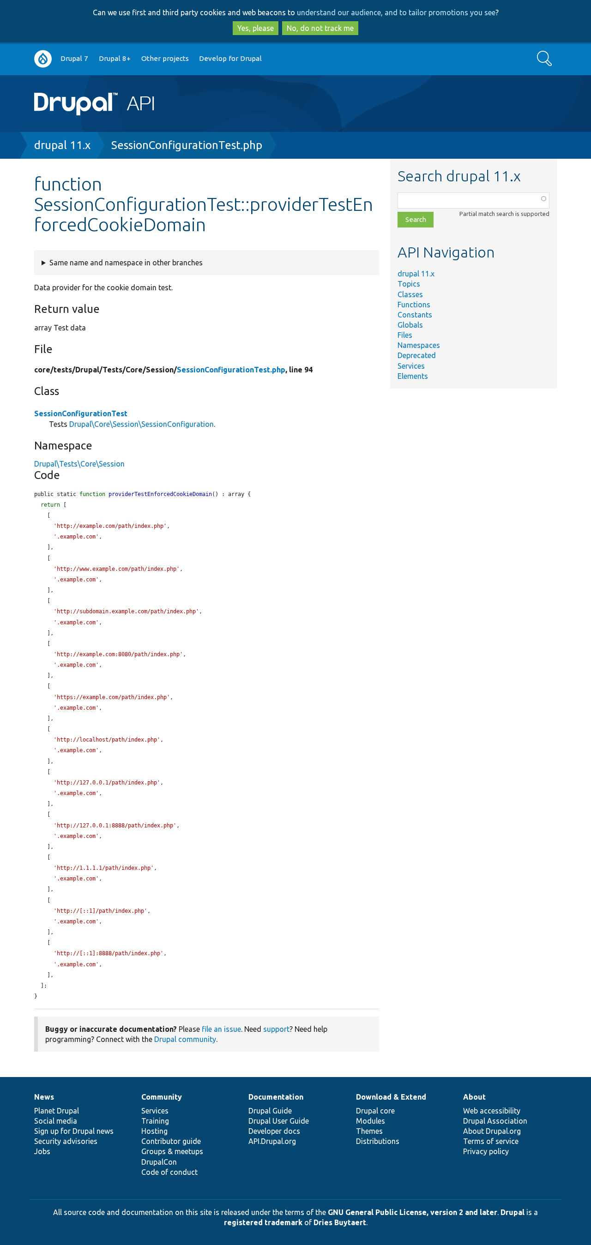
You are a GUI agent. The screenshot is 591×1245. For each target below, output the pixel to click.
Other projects (165, 58)
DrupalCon (159, 1162)
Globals (410, 325)
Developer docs (274, 1131)
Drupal (513, 1212)
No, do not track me (320, 28)
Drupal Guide (270, 1111)
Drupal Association (495, 1121)
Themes (369, 1131)
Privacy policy (486, 1151)
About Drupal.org (492, 1131)
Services (411, 366)
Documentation (275, 1097)
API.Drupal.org (272, 1141)
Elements (413, 376)
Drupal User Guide (278, 1121)
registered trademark (263, 1222)
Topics (409, 284)
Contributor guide (171, 1141)
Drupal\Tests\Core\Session (79, 464)
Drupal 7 (74, 58)
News (44, 1097)
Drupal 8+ (115, 58)
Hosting (154, 1131)
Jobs (42, 1151)
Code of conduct (169, 1172)
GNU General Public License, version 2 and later (412, 1212)
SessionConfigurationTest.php (186, 145)
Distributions (377, 1141)
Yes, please (255, 28)
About (474, 1097)
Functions (414, 304)
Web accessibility (491, 1111)
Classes (410, 294)
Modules (370, 1121)
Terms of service (491, 1141)
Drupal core (375, 1111)
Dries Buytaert (340, 1222)
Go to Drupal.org (43, 59)
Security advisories (65, 1141)
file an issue (221, 1029)
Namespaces (419, 345)
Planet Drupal (56, 1111)
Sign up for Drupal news (74, 1131)
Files (405, 335)
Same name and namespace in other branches (126, 262)
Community (161, 1097)
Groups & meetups (172, 1151)
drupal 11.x (62, 145)
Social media (55, 1121)
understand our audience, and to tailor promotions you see (396, 12)
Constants (415, 315)
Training (155, 1121)
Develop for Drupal (230, 58)
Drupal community (185, 1039)
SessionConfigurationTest (80, 413)
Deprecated (417, 355)
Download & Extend (391, 1097)
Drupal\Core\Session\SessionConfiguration (141, 424)
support (276, 1029)
